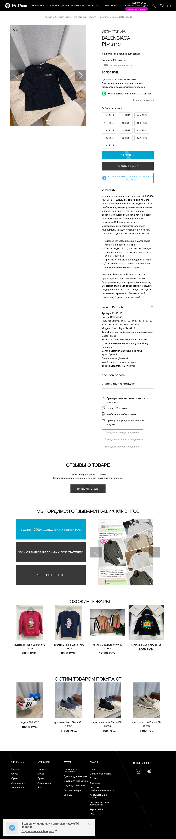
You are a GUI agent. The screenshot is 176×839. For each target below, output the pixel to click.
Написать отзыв (88, 488)
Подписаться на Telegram (37, 831)
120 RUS (142, 123)
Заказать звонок (136, 8)
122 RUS (109, 130)
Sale (39, 787)
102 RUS (125, 115)
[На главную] (16, 6)
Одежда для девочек (75, 776)
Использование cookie (98, 796)
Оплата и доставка (100, 773)
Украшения (17, 787)
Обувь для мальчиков (76, 780)
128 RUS (125, 130)
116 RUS (125, 123)
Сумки (14, 778)
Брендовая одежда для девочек (122, 432)
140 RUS (125, 138)
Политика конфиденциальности (102, 788)
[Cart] (169, 5)
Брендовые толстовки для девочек (123, 439)
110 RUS (109, 123)
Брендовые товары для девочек (122, 446)
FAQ (92, 814)
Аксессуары (18, 783)
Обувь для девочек (74, 785)
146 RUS (142, 138)
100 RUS (109, 115)
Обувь (14, 773)
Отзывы (94, 778)
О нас (93, 769)
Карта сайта (96, 809)
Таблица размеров (143, 99)
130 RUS (142, 130)
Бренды (68, 794)
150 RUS (109, 145)
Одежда (15, 769)
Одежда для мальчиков (70, 770)
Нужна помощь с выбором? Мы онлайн (129, 93)
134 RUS (109, 138)
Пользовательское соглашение (100, 803)
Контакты (95, 783)
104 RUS (142, 115)
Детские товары (72, 790)
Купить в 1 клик (128, 166)
